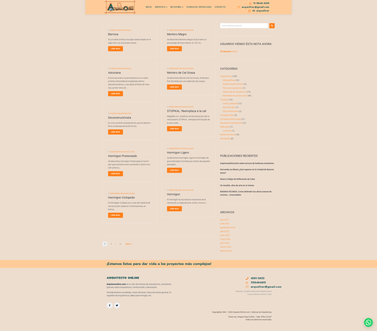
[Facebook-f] (110, 305)
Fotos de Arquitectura (233, 88)
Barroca (113, 34)
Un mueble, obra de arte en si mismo (237, 185)
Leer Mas (115, 49)
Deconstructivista (119, 117)
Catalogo (224, 99)
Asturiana (114, 72)
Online (228, 51)
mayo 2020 (225, 239)
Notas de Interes (227, 134)
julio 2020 (224, 231)
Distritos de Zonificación (231, 123)
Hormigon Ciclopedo (121, 197)
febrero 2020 (226, 251)
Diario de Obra (229, 107)
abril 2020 (224, 243)
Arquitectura (226, 76)
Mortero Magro (177, 34)
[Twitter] (117, 305)
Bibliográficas (229, 80)
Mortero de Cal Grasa (181, 72)
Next (128, 244)
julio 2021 (224, 220)
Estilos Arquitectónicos (120, 30)
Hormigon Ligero (178, 152)
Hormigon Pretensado (122, 156)
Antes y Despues (230, 103)
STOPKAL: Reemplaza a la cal (186, 111)
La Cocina (227, 131)
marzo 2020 (225, 247)
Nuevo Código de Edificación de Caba (237, 179)
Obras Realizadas (231, 111)
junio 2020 (225, 235)
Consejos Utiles (227, 115)
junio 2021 (225, 223)
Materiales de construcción (122, 151)
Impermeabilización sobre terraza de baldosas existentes (247, 163)
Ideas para (225, 127)
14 (120, 244)
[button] (368, 322)
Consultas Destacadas (230, 119)
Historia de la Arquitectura (235, 92)
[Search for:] (244, 25)
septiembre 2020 (227, 227)
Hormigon (173, 194)
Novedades (225, 138)
